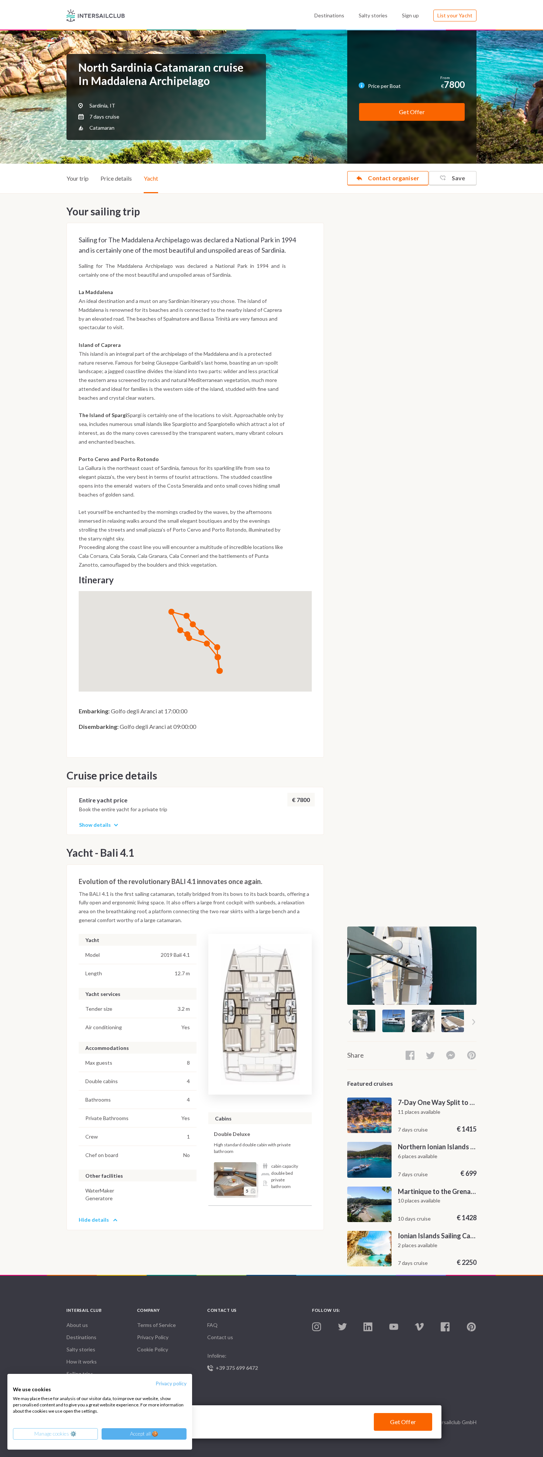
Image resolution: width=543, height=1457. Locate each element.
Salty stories (373, 15)
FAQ (212, 1325)
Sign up (410, 15)
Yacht (151, 178)
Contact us (220, 1337)
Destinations (329, 15)
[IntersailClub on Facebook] (445, 1327)
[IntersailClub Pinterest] (471, 1327)
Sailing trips (79, 1374)
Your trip (77, 178)
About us (77, 1325)
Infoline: (232, 1361)
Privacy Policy (152, 1337)
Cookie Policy (152, 1349)
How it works (81, 1361)
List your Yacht (454, 15)
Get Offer (411, 111)
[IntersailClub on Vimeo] (419, 1327)
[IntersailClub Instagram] (316, 1327)
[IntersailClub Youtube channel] (393, 1327)
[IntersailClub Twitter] (342, 1327)
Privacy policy (171, 1383)
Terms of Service (156, 1325)
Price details (116, 178)
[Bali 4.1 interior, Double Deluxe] (235, 1179)
